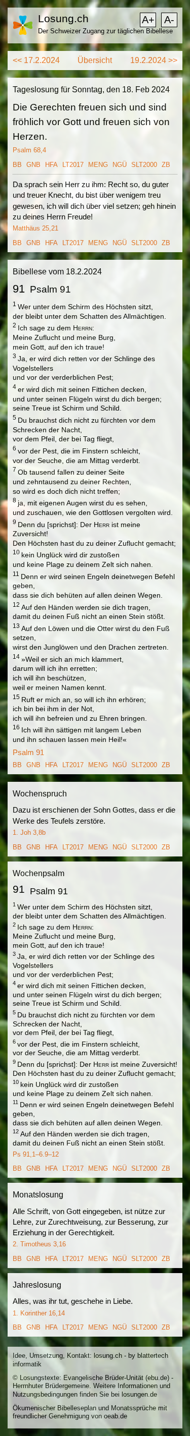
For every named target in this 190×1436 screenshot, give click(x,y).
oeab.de (115, 1416)
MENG (98, 164)
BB (17, 164)
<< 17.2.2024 (36, 60)
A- (169, 19)
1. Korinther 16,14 (39, 1313)
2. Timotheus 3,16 (39, 1244)
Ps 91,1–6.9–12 (36, 1154)
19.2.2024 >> (153, 60)
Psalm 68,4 (29, 150)
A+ (148, 19)
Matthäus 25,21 (35, 228)
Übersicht (95, 60)
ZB (166, 164)
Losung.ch (63, 18)
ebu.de (157, 1378)
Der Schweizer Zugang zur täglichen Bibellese (105, 31)
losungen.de (139, 1394)
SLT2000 (144, 164)
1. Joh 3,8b (29, 832)
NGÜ (119, 164)
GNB (33, 164)
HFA (51, 164)
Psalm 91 (28, 752)
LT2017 (73, 164)
